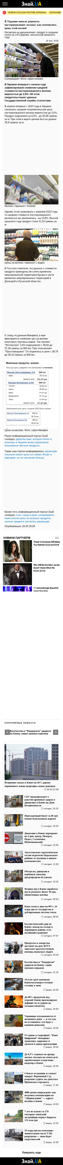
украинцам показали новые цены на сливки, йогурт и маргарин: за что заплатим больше (31, 454)
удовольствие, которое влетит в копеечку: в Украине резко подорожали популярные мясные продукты (28, 442)
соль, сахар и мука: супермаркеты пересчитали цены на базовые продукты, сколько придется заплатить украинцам (29, 518)
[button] (7, 732)
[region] (31, 149)
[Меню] (5, 3)
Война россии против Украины (27, 12)
